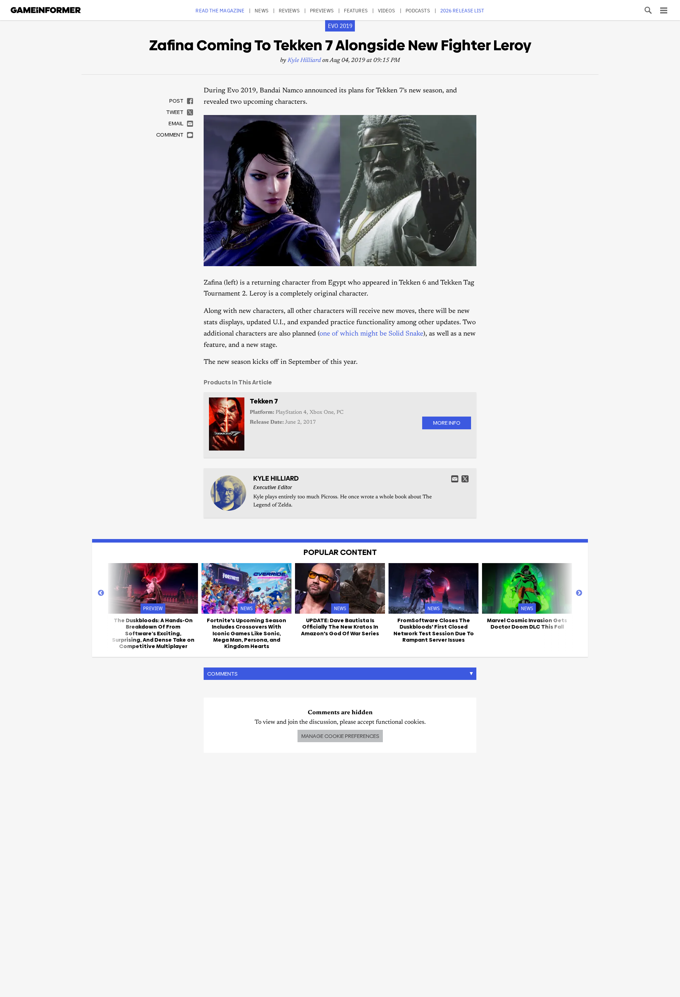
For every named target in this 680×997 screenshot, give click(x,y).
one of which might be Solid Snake (371, 334)
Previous (100, 593)
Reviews (289, 10)
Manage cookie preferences (340, 736)
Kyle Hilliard (304, 61)
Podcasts (418, 10)
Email (454, 478)
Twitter (465, 478)
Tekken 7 (264, 401)
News (261, 10)
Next (579, 593)
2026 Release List (462, 10)
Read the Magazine (220, 10)
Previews (322, 10)
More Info (446, 422)
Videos (386, 10)
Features (356, 10)
